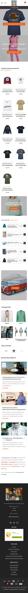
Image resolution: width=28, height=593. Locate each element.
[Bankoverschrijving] (5, 581)
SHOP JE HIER (14, 208)
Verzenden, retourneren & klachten (14, 556)
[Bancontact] (12, 584)
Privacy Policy (14, 551)
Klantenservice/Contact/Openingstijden (14, 558)
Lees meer (5, 388)
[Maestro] (22, 581)
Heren (16, 311)
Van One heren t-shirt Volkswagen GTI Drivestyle (7, 116)
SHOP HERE (15, 288)
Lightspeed (6, 589)
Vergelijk (14, 572)
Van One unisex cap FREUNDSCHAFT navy (7, 91)
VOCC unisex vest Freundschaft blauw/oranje (7, 140)
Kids (2, 327)
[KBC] (18, 581)
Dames (2, 311)
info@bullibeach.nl (14, 516)
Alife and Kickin (4, 464)
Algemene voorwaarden (14, 549)
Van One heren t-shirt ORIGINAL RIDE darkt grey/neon (7, 165)
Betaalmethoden (14, 553)
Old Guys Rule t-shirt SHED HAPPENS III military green (7, 190)
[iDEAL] (14, 581)
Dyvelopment (22, 589)
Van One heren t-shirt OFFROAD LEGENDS (21, 91)
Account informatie (14, 565)
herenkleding (12, 462)
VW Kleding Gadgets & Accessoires (20, 327)
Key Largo (10, 464)
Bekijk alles (13, 220)
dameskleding (4, 462)
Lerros (16, 464)
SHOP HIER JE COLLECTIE (14, 52)
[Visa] (21, 584)
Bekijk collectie (6, 70)
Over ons (14, 547)
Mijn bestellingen (14, 567)
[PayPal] (16, 584)
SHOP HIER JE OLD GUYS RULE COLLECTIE (14, 24)
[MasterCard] (7, 584)
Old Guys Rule (16, 466)
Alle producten (14, 574)
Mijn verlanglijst (14, 569)
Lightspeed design (14, 589)
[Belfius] (9, 581)
